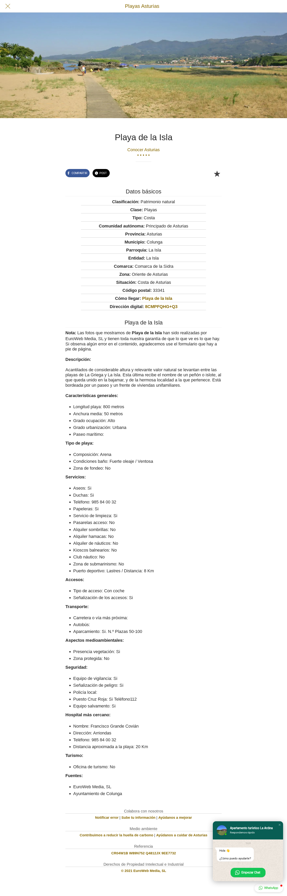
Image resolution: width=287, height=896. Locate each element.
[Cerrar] (7, 6)
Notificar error (107, 818)
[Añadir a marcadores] (217, 173)
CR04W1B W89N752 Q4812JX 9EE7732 (143, 853)
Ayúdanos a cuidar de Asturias (181, 835)
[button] (280, 825)
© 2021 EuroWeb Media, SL (143, 871)
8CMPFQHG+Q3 (161, 306)
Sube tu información (138, 818)
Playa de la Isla (157, 298)
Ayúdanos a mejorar (175, 818)
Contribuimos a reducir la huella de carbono (116, 835)
